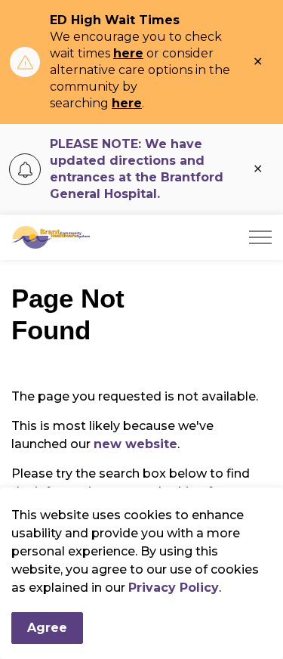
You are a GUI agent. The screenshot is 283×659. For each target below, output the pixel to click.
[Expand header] (260, 237)
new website (135, 444)
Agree (47, 627)
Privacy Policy (173, 587)
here (128, 53)
